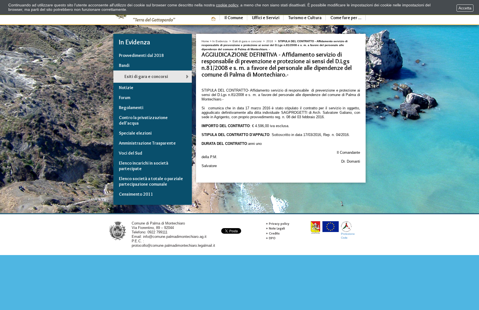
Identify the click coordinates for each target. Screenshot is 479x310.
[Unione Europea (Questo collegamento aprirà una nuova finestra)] (330, 226)
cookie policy (227, 5)
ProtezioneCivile (348, 235)
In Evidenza (220, 41)
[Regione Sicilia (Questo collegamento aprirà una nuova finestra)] (315, 227)
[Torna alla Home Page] (117, 230)
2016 (269, 41)
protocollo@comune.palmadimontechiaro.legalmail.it (173, 245)
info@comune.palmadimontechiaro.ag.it (175, 237)
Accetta (465, 8)
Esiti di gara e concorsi (247, 41)
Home (205, 41)
